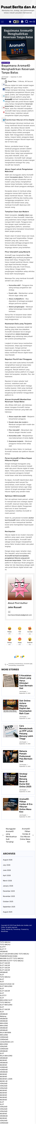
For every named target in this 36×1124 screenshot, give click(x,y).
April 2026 (7, 875)
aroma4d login (28, 663)
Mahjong (3, 1016)
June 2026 (7, 870)
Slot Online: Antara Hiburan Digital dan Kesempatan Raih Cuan (25, 707)
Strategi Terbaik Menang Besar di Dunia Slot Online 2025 (25, 780)
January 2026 (8, 886)
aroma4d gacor (18, 663)
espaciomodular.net (7, 984)
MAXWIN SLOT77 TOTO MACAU (11, 958)
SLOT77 (3, 947)
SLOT (2, 975)
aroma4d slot (20, 665)
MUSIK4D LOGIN (6, 1079)
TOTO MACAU (5, 942)
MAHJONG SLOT (6, 1000)
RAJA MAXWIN (5, 1032)
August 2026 (7, 860)
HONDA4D (4, 1067)
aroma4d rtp (12, 665)
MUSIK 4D (3, 1081)
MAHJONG (4, 1023)
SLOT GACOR (5, 963)
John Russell (4, 77)
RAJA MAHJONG (6, 1056)
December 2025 (9, 891)
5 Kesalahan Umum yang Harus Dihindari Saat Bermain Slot (26, 682)
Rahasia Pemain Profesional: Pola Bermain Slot (25, 756)
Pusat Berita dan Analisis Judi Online (18, 7)
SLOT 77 (3, 949)
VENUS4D (3, 1046)
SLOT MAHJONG (6, 986)
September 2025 (9, 907)
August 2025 (7, 912)
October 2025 (8, 901)
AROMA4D (4, 951)
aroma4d (11, 663)
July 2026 (6, 865)
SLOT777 (3, 995)
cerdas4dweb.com (7, 1042)
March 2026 (7, 881)
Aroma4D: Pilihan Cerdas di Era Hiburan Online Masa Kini (25, 805)
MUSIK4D (3, 1060)
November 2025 (9, 896)
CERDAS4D (4, 1037)
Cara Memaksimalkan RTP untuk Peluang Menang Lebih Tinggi (26, 732)
